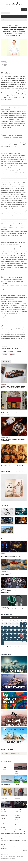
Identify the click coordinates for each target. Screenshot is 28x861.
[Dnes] (17, 617)
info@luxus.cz (4, 848)
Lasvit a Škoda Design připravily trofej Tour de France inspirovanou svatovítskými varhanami (14, 609)
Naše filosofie (4, 823)
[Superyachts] (14, 682)
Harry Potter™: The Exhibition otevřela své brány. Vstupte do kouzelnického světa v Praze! (13, 555)
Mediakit (3, 818)
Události (16, 819)
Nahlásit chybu (20, 856)
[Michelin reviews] (20, 521)
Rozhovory (17, 817)
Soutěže (16, 821)
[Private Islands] (7, 530)
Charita (16, 824)
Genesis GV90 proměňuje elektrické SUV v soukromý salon (13, 16)
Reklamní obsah (12, 856)
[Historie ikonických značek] (20, 512)
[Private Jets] (14, 664)
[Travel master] (14, 735)
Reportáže (17, 823)
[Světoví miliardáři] (14, 718)
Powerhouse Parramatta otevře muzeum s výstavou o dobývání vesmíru (13, 841)
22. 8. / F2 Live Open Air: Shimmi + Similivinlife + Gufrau (13, 647)
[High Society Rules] (7, 512)
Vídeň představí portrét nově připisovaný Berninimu (13, 829)
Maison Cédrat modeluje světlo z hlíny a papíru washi (13, 831)
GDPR (5, 856)
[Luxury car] (7, 521)
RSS (1, 856)
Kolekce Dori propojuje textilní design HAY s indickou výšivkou (13, 834)
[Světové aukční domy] (14, 700)
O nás (2, 821)
